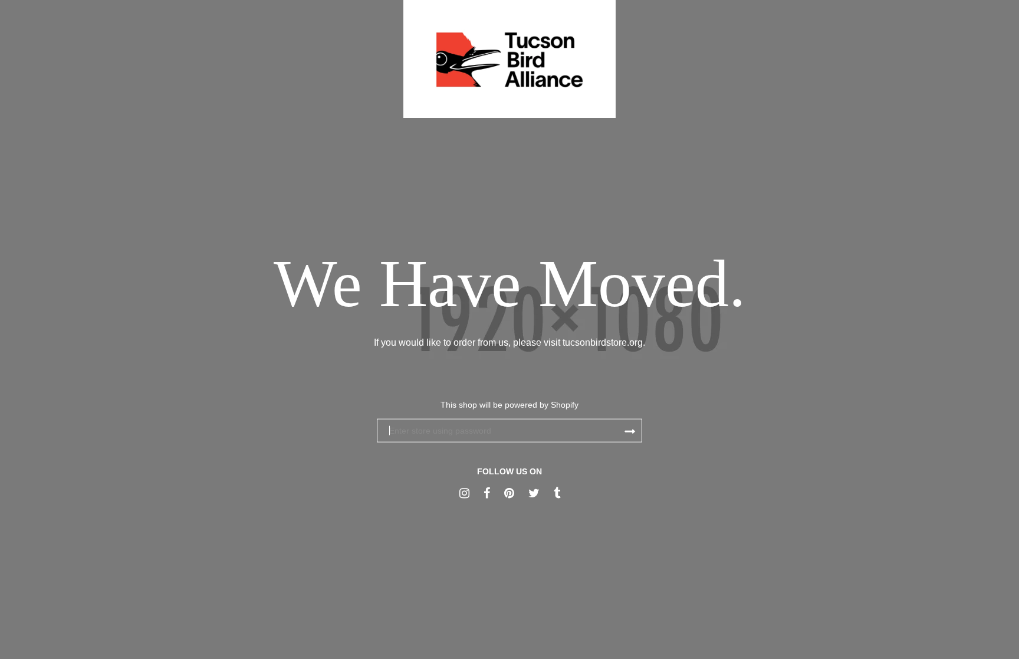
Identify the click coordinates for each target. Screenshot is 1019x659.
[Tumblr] (557, 493)
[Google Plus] (464, 493)
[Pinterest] (509, 493)
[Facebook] (487, 493)
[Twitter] (534, 493)
